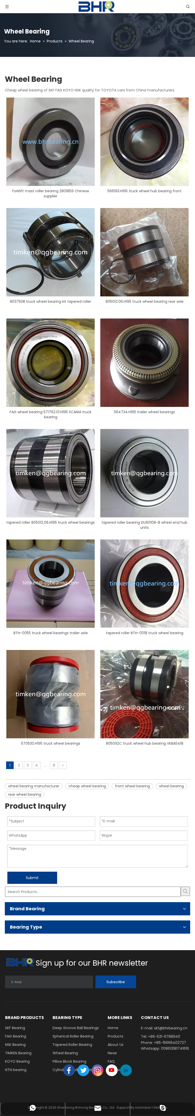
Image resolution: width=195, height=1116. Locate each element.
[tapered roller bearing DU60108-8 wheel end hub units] (144, 472)
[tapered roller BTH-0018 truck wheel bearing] (144, 583)
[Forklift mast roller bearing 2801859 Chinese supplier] (50, 141)
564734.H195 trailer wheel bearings (144, 411)
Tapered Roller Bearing (72, 1044)
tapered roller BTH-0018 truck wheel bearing (144, 632)
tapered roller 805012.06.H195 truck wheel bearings (50, 522)
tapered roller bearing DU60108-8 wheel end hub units (144, 525)
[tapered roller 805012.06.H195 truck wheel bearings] (50, 472)
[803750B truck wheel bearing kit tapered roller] (50, 251)
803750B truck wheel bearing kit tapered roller (50, 301)
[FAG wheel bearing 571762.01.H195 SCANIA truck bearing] (50, 362)
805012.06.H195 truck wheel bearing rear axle (145, 301)
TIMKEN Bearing (18, 1053)
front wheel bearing (132, 786)
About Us (115, 1044)
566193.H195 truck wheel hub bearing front (144, 191)
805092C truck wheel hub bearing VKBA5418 (144, 743)
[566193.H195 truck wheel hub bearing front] (144, 141)
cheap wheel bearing (87, 786)
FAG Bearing (15, 1036)
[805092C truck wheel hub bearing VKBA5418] (144, 693)
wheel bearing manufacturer (33, 786)
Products (115, 1036)
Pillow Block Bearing (69, 1061)
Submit (32, 877)
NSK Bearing (15, 1044)
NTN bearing (15, 1069)
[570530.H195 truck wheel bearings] (50, 693)
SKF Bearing (15, 1027)
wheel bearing (171, 786)
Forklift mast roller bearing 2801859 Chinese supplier (50, 193)
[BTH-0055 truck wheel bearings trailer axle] (50, 583)
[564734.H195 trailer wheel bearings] (144, 362)
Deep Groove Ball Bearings (76, 1027)
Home (113, 1027)
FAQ (111, 1061)
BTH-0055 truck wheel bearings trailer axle (50, 632)
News (112, 1053)
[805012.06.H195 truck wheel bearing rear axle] (144, 251)
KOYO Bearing (17, 1061)
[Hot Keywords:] (185, 891)
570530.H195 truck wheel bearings (50, 743)
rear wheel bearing (24, 794)
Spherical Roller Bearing (73, 1036)
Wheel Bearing (65, 1053)
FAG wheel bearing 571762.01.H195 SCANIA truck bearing (50, 414)
